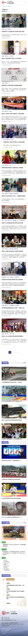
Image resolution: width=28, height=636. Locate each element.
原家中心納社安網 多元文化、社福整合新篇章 (13, 196)
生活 (6, 29)
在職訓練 (14, 220)
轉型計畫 (16, 248)
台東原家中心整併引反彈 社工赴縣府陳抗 (14, 142)
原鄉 (3, 29)
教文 (3, 220)
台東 (12, 139)
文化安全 (11, 56)
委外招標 (11, 248)
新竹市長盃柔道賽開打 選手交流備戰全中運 (12, 401)
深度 (3, 83)
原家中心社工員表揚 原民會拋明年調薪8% (13, 336)
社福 (10, 111)
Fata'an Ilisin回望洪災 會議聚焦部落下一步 (12, 517)
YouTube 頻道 (4, 631)
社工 (10, 165)
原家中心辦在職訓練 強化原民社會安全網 (12, 223)
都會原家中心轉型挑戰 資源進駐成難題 (12, 85)
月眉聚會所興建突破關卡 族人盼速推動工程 (12, 439)
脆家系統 (11, 193)
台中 (10, 333)
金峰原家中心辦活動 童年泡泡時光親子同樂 (13, 31)
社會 (3, 111)
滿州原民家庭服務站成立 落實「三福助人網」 (13, 308)
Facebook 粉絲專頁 (5, 630)
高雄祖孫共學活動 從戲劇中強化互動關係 (12, 279)
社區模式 (17, 305)
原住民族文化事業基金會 (6, 628)
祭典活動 (4, 277)
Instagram (4, 633)
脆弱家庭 (16, 193)
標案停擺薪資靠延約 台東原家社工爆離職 (12, 167)
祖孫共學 (17, 277)
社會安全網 (22, 220)
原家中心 (9, 29)
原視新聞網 (10, 3)
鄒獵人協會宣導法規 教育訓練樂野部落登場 (12, 420)
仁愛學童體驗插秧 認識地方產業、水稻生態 (12, 382)
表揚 (13, 333)
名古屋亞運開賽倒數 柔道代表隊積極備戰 (11, 498)
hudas (8, 277)
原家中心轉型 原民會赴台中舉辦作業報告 (12, 251)
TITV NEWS (9, 1)
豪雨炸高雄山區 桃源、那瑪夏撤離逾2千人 (11, 460)
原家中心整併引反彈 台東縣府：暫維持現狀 (13, 113)
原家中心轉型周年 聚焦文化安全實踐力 (12, 58)
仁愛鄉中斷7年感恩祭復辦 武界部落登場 (11, 479)
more (8, 603)
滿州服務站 (12, 305)
